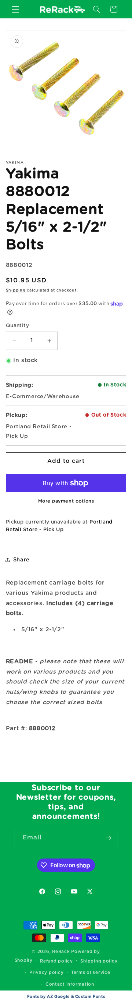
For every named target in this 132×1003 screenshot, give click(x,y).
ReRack (61, 952)
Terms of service (90, 973)
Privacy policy (46, 973)
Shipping (16, 290)
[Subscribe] (108, 838)
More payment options (66, 501)
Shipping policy (98, 961)
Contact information (69, 984)
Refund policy (56, 961)
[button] (15, 9)
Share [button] (21, 560)
